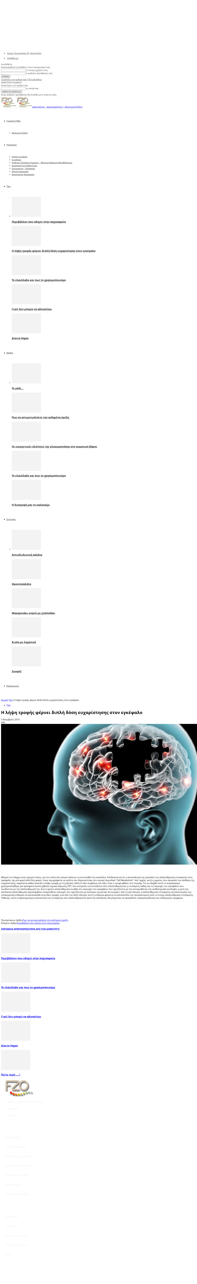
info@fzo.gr (12, 58)
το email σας (32, 88)
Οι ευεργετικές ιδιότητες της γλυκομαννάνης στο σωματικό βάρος (54, 446)
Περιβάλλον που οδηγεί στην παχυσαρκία (39, 221)
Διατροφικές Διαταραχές (23, 174)
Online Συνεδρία (19, 156)
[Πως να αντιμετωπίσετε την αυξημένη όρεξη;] (26, 411)
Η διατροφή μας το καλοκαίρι (31, 505)
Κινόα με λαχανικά (24, 642)
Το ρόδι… (17, 388)
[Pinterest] (24, 868)
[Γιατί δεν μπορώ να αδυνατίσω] (26, 303)
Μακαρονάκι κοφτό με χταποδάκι (33, 613)
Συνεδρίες (16, 159)
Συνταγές (11, 519)
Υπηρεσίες (11, 144)
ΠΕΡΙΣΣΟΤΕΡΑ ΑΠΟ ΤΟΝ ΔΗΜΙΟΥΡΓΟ (40, 929)
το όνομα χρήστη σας (37, 70)
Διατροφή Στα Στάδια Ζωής (24, 165)
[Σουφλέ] (26, 665)
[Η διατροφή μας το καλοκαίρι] (26, 499)
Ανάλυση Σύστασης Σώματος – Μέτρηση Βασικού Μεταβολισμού (42, 162)
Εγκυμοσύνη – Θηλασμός (23, 168)
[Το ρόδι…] (26, 382)
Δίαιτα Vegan (20, 338)
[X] (15, 868)
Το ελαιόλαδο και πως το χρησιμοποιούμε (39, 280)
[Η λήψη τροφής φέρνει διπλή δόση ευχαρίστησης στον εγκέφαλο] (26, 245)
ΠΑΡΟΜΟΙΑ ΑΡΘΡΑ (11, 929)
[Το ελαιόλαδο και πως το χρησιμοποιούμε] (26, 274)
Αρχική (4, 700)
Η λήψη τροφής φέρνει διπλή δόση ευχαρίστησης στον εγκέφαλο (54, 251)
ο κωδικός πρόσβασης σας (39, 73)
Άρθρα (9, 352)
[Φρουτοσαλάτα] (26, 578)
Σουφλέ (17, 671)
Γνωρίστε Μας (13, 120)
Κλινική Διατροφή (20, 171)
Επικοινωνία (12, 686)
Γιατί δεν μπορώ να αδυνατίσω (32, 309)
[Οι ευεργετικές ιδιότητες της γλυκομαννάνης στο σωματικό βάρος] (26, 440)
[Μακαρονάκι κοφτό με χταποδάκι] (26, 607)
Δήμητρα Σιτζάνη (20, 133)
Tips (8, 186)
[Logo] (9, 106)
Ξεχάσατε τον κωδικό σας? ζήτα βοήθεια (21, 79)
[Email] (34, 868)
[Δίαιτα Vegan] (26, 332)
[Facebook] (5, 868)
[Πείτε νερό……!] (15, 1069)
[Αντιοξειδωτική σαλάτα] (26, 549)
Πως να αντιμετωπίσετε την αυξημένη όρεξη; (41, 417)
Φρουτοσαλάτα (21, 584)
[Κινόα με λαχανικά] (26, 636)
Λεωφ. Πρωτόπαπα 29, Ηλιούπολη (24, 53)
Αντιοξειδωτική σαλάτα (27, 554)
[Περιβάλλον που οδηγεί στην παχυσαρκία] (26, 216)
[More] (44, 868)
